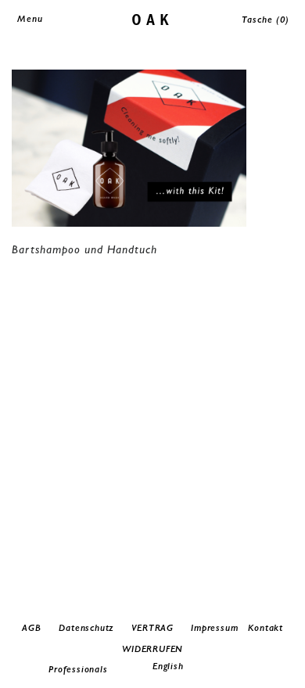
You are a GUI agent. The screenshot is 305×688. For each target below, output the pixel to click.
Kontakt (265, 627)
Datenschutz (86, 627)
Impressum (214, 627)
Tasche (265, 19)
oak (152, 18)
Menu (30, 18)
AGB (31, 627)
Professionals (77, 669)
